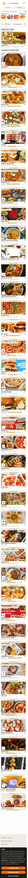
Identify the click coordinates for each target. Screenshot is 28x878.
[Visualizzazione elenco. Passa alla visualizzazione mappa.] (25, 11)
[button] (3, 3)
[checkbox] (4, 18)
